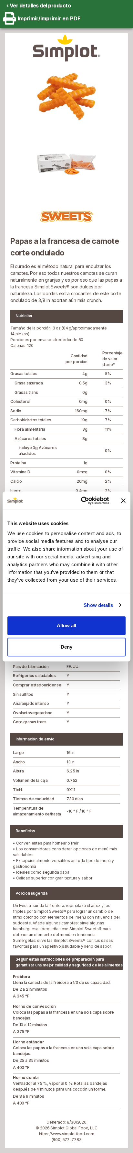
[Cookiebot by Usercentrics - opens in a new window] (82, 500)
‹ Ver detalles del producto (38, 5)
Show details (98, 605)
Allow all (66, 625)
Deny (66, 647)
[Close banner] (123, 500)
